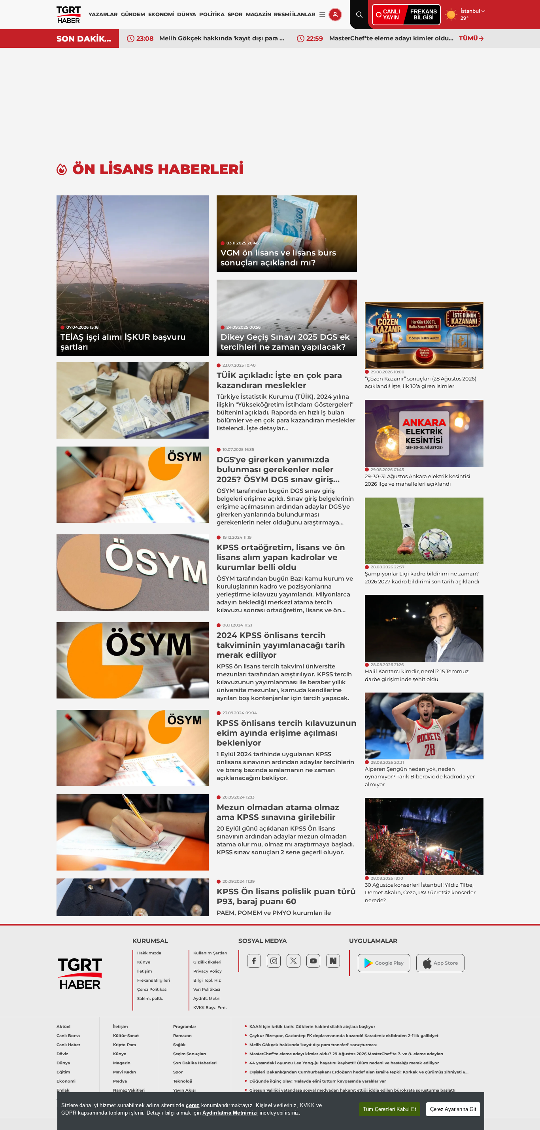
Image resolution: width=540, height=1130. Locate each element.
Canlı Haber (68, 1044)
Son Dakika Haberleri (195, 1063)
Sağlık (179, 1044)
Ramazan (182, 1035)
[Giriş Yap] (335, 14)
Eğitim (63, 1072)
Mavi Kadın (124, 1072)
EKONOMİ (161, 14)
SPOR (235, 14)
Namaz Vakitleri (129, 1090)
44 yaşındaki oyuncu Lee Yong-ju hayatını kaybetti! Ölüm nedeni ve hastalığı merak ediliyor (344, 1063)
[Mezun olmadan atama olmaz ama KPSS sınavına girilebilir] (133, 832)
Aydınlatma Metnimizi (230, 1113)
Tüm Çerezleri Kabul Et (389, 1109)
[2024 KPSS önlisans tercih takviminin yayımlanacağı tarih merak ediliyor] (133, 660)
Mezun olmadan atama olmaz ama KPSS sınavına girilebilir (278, 812)
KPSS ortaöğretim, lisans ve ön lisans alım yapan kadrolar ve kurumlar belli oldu (281, 557)
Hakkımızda (149, 953)
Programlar (184, 1026)
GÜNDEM (133, 14)
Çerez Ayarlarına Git (453, 1109)
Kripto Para (124, 1044)
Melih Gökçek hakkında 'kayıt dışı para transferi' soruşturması (222, 38)
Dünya (63, 1063)
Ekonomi (66, 1081)
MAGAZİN (258, 14)
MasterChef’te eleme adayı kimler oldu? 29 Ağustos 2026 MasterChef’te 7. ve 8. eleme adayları (392, 38)
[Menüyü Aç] (322, 14)
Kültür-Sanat (126, 1035)
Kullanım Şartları (210, 953)
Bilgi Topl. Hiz (207, 980)
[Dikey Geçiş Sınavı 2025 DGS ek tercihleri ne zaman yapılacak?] (287, 318)
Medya (120, 1081)
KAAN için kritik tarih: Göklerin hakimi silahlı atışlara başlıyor (312, 1026)
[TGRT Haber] (69, 14)
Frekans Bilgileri (153, 980)
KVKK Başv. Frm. (210, 1007)
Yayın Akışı (184, 1090)
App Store (446, 963)
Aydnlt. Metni (207, 998)
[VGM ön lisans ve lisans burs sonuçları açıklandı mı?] (287, 233)
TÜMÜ (468, 38)
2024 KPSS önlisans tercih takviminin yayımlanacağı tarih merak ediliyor (281, 645)
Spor (178, 1072)
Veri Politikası (206, 989)
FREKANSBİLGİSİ (423, 14)
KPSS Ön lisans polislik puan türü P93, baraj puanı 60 (286, 896)
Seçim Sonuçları (189, 1053)
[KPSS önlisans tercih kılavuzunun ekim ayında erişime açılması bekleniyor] (133, 748)
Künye (143, 962)
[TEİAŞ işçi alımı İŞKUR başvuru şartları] (133, 275)
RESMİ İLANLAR (294, 14)
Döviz (62, 1053)
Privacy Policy (207, 971)
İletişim (144, 971)
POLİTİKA (211, 14)
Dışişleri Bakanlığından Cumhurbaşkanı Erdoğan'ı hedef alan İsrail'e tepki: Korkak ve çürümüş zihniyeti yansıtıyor (359, 1072)
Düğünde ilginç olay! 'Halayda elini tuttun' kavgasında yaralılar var (317, 1081)
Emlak (63, 1090)
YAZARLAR (103, 14)
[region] (270, 1111)
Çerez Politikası (152, 989)
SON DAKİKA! (85, 39)
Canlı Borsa (68, 1035)
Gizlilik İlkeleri (207, 962)
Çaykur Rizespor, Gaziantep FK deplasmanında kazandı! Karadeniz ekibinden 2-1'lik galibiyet (343, 1035)
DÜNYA (186, 14)
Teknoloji (182, 1081)
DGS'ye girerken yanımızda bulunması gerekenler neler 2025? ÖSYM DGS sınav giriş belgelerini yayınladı (275, 474)
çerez (192, 1105)
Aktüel (63, 1026)
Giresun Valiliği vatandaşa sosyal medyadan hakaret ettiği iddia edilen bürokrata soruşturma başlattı (352, 1090)
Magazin (121, 1063)
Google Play (389, 963)
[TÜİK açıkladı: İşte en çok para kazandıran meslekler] (133, 400)
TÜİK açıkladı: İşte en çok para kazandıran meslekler (279, 380)
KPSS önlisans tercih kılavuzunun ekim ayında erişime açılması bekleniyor (287, 733)
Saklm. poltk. (150, 998)
